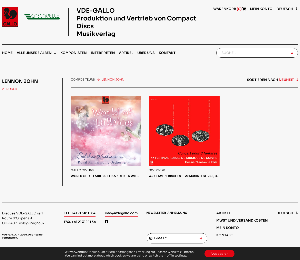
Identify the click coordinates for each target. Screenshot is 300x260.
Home (7, 53)
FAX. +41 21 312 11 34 (80, 222)
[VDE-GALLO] (31, 17)
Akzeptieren (219, 254)
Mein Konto (261, 9)
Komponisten (73, 53)
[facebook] (106, 222)
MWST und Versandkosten (242, 220)
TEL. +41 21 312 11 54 (80, 213)
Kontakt (167, 53)
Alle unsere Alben (34, 53)
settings (180, 255)
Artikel (126, 53)
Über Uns (146, 53)
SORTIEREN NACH (270, 80)
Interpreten (103, 53)
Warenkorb (227, 9)
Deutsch (285, 9)
